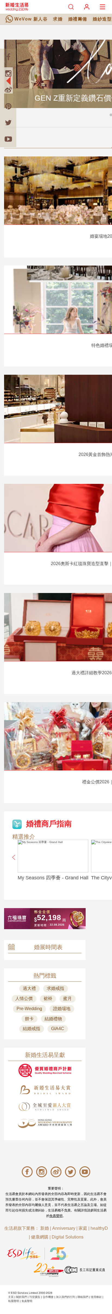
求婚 (58, 19)
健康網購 (39, 1237)
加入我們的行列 (65, 1296)
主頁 (11, 1296)
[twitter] (8, 122)
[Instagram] (8, 73)
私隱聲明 (13, 1301)
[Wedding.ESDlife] (16, 6)
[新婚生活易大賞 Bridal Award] (45, 1089)
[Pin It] (8, 106)
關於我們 (21, 1296)
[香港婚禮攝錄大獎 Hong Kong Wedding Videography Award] (45, 1123)
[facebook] (8, 57)
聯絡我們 (82, 1296)
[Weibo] (8, 90)
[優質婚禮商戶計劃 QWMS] (45, 1070)
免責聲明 (56, 1216)
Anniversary (63, 1228)
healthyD (99, 1228)
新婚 (44, 1228)
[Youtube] (8, 139)
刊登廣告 (34, 1296)
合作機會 (48, 1296)
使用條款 (96, 1296)
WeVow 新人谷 (31, 19)
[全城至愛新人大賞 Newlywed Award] (45, 1107)
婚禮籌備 (77, 19)
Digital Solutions (67, 1237)
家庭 (83, 1228)
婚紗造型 (102, 19)
